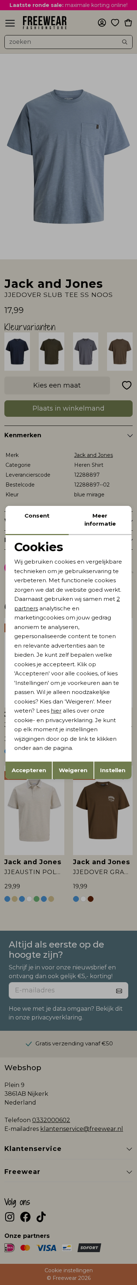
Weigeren (73, 770)
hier (56, 710)
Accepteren (29, 770)
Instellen (112, 770)
